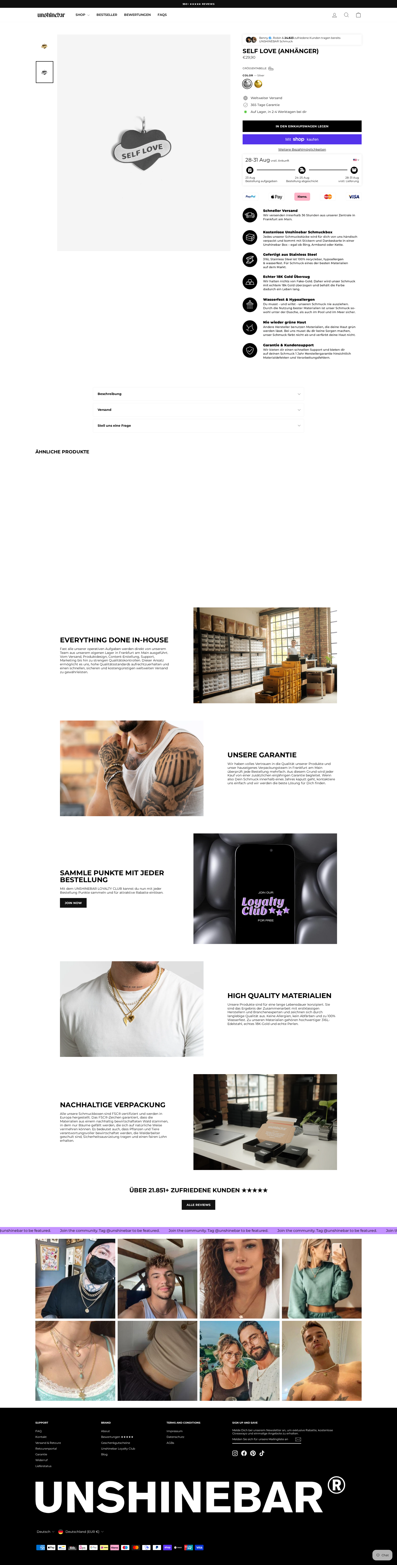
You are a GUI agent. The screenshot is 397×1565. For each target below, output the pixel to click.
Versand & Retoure (48, 1443)
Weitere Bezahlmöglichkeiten (302, 150)
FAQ (38, 1431)
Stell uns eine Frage (114, 425)
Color (253, 75)
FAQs (162, 15)
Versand (104, 410)
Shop (81, 15)
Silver (247, 84)
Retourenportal (46, 1448)
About (105, 1431)
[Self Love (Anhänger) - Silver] (38, 580)
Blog (104, 1454)
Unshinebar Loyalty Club (118, 1448)
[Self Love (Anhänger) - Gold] (45, 580)
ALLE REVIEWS (198, 1205)
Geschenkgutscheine (115, 1443)
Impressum (175, 1431)
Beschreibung (110, 394)
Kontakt (41, 1437)
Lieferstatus (43, 1466)
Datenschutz (175, 1437)
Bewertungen (137, 15)
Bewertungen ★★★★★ (117, 1437)
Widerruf (41, 1460)
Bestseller (106, 15)
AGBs (170, 1443)
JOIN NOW (73, 903)
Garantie (41, 1454)
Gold (258, 84)
